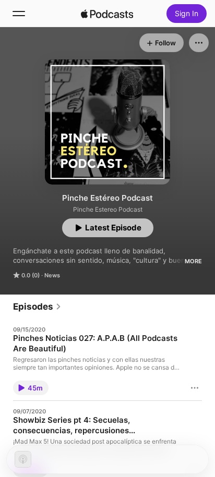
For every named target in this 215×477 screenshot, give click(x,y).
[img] (107, 13)
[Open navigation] (18, 13)
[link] (37, 306)
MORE (193, 261)
